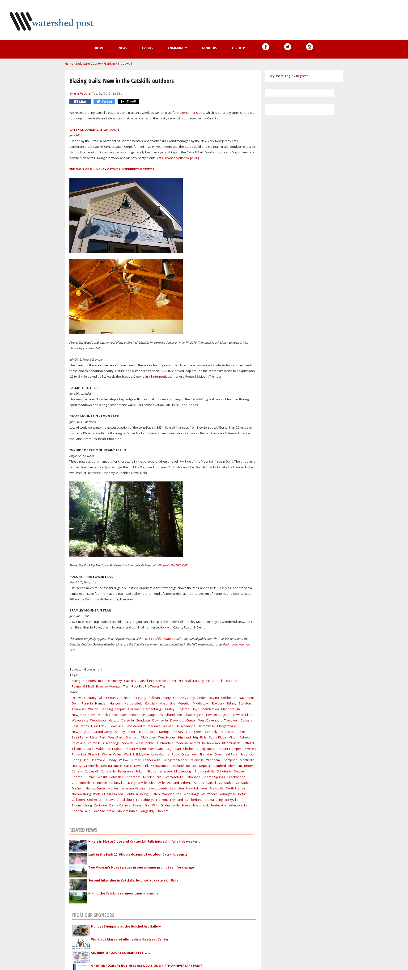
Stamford (245, 703)
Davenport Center (183, 720)
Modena (182, 743)
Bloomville (116, 726)
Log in (289, 76)
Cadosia (246, 720)
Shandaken (173, 715)
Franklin (109, 63)
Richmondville (205, 771)
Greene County (184, 698)
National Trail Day (191, 681)
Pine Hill (94, 754)
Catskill (211, 782)
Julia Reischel (82, 93)
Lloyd (195, 709)
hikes (210, 681)
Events (147, 48)
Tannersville (152, 760)
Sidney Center (125, 732)
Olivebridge (111, 743)
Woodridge (192, 794)
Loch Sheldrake (104, 811)
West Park (115, 737)
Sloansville (157, 782)
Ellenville (206, 754)
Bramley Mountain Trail (112, 686)
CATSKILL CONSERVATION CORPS (94, 129)
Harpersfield (133, 703)
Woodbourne (171, 794)
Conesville (108, 771)
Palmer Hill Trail (83, 686)
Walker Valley (112, 754)
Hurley (169, 709)
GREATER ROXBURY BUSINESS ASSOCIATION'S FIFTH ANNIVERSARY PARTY (147, 965)
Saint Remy (80, 737)
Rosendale (137, 715)
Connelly (211, 732)
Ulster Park (98, 737)
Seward (239, 771)
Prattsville (216, 788)
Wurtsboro (209, 794)
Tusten (155, 794)
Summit (90, 777)
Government (93, 669)
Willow (123, 760)
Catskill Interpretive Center (157, 681)
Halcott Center (96, 788)
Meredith (184, 703)
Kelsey (178, 732)
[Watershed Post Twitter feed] (287, 47)
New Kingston (81, 732)
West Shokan (145, 743)
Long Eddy (147, 811)
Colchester (229, 698)
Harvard (163, 811)
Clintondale (165, 743)
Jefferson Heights (133, 788)
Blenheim (235, 765)
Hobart (143, 732)
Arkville (168, 726)
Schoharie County (133, 698)
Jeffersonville (238, 805)
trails (220, 681)
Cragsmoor (189, 754)
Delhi (75, 703)
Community (177, 48)
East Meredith (135, 726)
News (123, 48)
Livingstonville (137, 782)
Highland (184, 737)
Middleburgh (183, 771)
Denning (107, 709)
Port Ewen (227, 732)
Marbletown (210, 709)
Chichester (191, 748)
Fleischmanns (185, 726)
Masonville (167, 703)
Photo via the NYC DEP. (173, 565)
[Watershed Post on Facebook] (265, 47)
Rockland (177, 765)
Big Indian (174, 748)
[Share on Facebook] (80, 101)
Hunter (135, 760)
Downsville (160, 720)
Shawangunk (193, 715)
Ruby (175, 754)
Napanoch (247, 754)
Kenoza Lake (81, 811)
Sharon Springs (214, 777)
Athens (186, 782)
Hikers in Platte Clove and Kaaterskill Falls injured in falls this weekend (144, 841)
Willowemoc (159, 765)
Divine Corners (120, 805)
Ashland (173, 782)
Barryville (231, 799)
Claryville (127, 720)
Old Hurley (148, 737)
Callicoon (78, 799)
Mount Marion (136, 748)
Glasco (88, 748)
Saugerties (155, 715)
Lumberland (194, 799)
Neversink (141, 765)
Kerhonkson (211, 743)
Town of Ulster (243, 715)
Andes (202, 698)
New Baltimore (111, 765)
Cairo (128, 765)
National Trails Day (190, 112)
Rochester (119, 715)
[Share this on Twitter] (105, 101)
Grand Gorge (103, 732)
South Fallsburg (136, 794)
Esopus (120, 709)
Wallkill (129, 754)
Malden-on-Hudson (109, 748)
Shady (112, 760)
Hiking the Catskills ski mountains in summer (124, 893)
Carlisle (77, 771)
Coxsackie (226, 782)
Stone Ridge (217, 737)
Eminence (100, 782)
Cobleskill (91, 771)
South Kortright (160, 732)
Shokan (127, 743)
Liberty (76, 765)
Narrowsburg (81, 794)
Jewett (152, 788)
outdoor (232, 681)
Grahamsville (170, 805)
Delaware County (88, 63)
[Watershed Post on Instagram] (309, 47)
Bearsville (98, 760)
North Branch (235, 788)
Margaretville (226, 726)
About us (209, 48)
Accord (195, 743)
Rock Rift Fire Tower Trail (149, 686)
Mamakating (214, 799)
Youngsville (228, 794)
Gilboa (151, 771)
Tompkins (79, 709)
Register (302, 76)
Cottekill (248, 743)
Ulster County (108, 698)
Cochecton (94, 799)
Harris (186, 805)
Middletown (201, 703)
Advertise (239, 48)
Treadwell (125, 63)
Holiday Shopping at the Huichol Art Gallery (126, 926)
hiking (76, 681)
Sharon (77, 777)
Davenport (246, 698)
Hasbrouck (201, 805)
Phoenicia (79, 754)
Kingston (183, 709)
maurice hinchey (110, 681)
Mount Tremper (230, 748)
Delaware (112, 799)
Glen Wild (151, 805)
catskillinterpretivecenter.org (163, 376)
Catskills (130, 681)
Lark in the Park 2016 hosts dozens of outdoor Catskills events (137, 854)
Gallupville (116, 782)
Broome (249, 765)
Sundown (143, 720)
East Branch (80, 726)
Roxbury (218, 703)
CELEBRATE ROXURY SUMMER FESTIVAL (120, 952)
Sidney (231, 703)
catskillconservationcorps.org (177, 158)
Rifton (241, 732)
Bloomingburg (82, 805)
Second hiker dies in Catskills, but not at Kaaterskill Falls (133, 880)
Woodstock (98, 720)
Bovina (214, 698)
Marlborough (230, 709)
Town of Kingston (218, 715)
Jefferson (165, 771)
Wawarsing (80, 720)
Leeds (163, 788)
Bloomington (231, 743)
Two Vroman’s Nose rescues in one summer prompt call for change (141, 867)
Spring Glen (80, 760)
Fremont (162, 799)
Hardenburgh (153, 709)
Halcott (114, 720)
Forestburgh (145, 799)
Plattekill (104, 715)
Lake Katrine (160, 754)
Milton (233, 737)
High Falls (200, 737)
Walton (93, 709)
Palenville (197, 760)
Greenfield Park (225, 754)
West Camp (156, 748)
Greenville (91, 765)
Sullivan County (160, 698)
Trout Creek (194, 732)
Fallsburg (127, 799)
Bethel (242, 794)
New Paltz (79, 715)
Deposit (204, 765)
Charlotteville (81, 782)
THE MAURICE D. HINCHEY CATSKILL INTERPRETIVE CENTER (112, 169)
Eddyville (142, 754)
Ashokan (246, 737)
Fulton (140, 771)
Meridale (154, 726)
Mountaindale (127, 811)
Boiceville (78, 743)
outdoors (89, 681)
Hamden (101, 703)
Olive (92, 715)
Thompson (230, 760)
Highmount (209, 748)
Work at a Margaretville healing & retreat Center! (130, 939)
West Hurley (167, 737)
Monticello (247, 760)
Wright (102, 777)
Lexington (177, 788)
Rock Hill (99, 794)
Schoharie (224, 771)
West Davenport (210, 720)
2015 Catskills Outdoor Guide (163, 639)
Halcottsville (206, 726)
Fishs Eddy (98, 726)
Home (99, 48)
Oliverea (249, 748)
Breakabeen (236, 777)
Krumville (94, 743)
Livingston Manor (175, 760)
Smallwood (115, 794)
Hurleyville (218, 805)
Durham (77, 788)
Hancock (116, 703)
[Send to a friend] (129, 101)
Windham (213, 760)
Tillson (76, 748)
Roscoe (191, 765)
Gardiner (134, 709)
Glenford (131, 737)
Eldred (137, 805)
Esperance (125, 771)
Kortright (151, 703)
